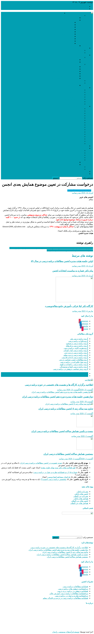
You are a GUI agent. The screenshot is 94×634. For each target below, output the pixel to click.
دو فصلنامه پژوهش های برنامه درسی (73, 589)
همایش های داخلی (81, 499)
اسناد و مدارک (82, 55)
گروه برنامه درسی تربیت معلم (76, 355)
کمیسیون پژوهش (76, 97)
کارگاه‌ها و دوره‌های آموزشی (71, 167)
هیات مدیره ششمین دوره (63, 32)
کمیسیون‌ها (83, 88)
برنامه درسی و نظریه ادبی (72, 127)
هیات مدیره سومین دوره (63, 39)
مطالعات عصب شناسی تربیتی (71, 130)
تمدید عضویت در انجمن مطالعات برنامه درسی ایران (41, 463)
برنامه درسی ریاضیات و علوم (71, 134)
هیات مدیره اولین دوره (64, 43)
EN (86, 174)
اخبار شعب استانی (80, 146)
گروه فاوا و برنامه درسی (78, 341)
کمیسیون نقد (78, 90)
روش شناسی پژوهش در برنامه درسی (68, 141)
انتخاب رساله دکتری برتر (68, 67)
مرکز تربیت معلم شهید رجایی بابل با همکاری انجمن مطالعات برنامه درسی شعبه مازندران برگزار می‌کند (51, 248)
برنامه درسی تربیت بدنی (73, 120)
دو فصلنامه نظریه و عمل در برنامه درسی (71, 596)
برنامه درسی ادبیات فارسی (72, 125)
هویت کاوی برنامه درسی (73, 118)
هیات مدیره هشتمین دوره (63, 27)
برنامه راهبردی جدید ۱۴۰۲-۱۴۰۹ (65, 60)
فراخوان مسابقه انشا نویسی (58, 477)
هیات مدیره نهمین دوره (64, 25)
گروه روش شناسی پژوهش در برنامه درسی (70, 369)
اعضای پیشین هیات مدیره (68, 20)
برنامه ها (79, 57)
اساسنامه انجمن (71, 85)
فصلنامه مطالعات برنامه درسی (75, 586)
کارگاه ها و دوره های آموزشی (79, 190)
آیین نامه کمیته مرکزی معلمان (66, 76)
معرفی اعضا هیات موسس (67, 46)
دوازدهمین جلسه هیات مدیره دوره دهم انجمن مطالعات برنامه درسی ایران (57, 396)
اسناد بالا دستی (77, 83)
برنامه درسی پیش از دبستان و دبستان (68, 143)
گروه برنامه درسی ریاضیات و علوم (74, 364)
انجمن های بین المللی (79, 501)
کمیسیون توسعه (76, 95)
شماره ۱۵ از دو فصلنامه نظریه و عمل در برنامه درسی (55, 472)
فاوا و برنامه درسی (75, 111)
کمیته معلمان (77, 169)
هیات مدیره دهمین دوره (63, 22)
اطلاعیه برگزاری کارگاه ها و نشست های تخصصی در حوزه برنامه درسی (59, 384)
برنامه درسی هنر (76, 109)
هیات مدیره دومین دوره (63, 41)
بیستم (76, 164)
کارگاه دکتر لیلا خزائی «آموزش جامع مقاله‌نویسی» (69, 306)
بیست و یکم (73, 162)
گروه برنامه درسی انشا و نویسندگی (74, 367)
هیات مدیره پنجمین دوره (63, 34)
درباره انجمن (58, 13)
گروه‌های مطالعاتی (80, 106)
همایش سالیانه (77, 160)
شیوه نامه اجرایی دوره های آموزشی (63, 74)
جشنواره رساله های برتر (73, 150)
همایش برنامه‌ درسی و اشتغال (71, 157)
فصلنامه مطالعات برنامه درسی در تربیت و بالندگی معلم (65, 598)
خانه (86, 6)
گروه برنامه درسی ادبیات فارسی (75, 357)
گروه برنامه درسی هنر (79, 339)
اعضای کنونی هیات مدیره (68, 18)
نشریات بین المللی (80, 496)
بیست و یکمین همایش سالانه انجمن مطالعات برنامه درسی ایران (62, 431)
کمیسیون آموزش (76, 92)
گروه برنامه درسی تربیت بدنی (76, 353)
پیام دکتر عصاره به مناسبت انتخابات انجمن (72, 270)
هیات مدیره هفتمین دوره (63, 29)
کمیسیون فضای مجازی (73, 99)
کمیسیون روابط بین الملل (73, 102)
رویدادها (85, 148)
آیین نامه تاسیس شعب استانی (66, 69)
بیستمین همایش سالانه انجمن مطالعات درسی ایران (68, 454)
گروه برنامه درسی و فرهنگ (77, 346)
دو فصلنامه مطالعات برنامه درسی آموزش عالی (68, 593)
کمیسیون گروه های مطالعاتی (71, 104)
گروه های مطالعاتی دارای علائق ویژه (63, 71)
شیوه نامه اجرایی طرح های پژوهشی (63, 78)
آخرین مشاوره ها (81, 376)
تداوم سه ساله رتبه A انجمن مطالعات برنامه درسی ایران (65, 408)
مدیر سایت (76, 193)
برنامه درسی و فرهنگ (74, 116)
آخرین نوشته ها (82, 373)
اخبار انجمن (83, 48)
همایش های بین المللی (79, 503)
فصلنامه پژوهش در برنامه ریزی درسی (72, 591)
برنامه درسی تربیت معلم (73, 123)
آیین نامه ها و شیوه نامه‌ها (73, 64)
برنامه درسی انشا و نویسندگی (71, 137)
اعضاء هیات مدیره (76, 15)
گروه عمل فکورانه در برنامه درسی (74, 362)
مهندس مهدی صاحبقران (63, 628)
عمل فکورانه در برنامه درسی (71, 132)
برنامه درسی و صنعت (74, 113)
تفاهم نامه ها (78, 81)
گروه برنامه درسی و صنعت (77, 343)
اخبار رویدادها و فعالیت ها (73, 53)
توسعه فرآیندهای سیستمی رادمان (65, 632)
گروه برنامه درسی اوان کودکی (75, 350)
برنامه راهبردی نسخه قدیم (67, 62)
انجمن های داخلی (81, 494)
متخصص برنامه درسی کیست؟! (53, 479)
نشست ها (79, 153)
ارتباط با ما (83, 171)
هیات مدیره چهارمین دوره (63, 36)
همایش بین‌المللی (76, 155)
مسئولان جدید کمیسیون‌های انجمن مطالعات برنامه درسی (70, 250)
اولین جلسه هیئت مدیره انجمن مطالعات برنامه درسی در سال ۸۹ (62, 261)
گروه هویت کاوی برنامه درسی (76, 348)
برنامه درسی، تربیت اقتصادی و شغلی (68, 139)
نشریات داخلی (82, 492)
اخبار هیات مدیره (76, 50)
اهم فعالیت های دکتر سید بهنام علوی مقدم (58, 468)
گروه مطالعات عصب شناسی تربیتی (73, 360)
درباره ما (84, 9)
